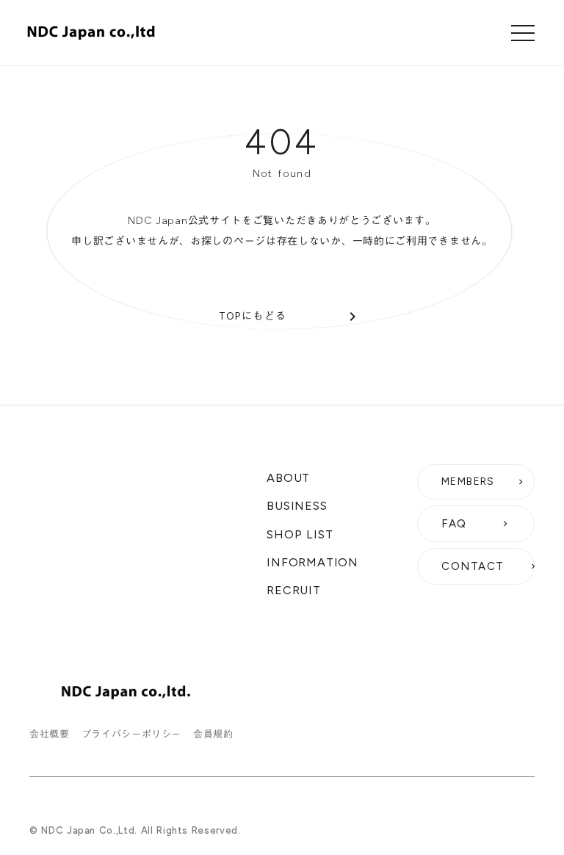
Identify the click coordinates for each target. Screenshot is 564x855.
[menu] (522, 33)
